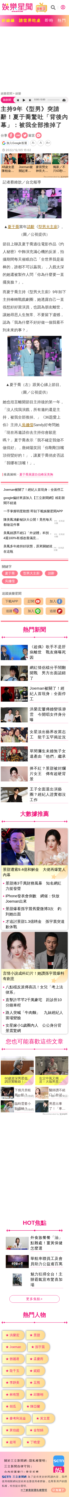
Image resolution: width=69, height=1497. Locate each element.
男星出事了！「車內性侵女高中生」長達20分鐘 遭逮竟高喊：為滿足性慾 (57, 1106)
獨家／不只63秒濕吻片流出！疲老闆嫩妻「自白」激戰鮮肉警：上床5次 (60, 169)
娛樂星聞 (6, 93)
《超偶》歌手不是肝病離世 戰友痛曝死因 (48, 652)
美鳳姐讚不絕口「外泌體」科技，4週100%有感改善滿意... (27, 535)
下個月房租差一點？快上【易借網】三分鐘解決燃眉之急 (23, 1093)
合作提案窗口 (14, 1472)
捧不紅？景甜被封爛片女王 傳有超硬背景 (48, 773)
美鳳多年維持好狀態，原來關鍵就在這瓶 (27, 548)
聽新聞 (7, 99)
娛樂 (18, 93)
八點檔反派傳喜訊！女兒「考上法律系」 (34, 989)
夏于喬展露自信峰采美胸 (36, 474)
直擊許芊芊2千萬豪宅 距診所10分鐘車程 (34, 1002)
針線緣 (8, 20)
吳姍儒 (27, 425)
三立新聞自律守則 (17, 1466)
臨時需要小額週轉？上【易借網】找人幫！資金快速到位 (23, 1106)
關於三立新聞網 (15, 1460)
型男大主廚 (48, 227)
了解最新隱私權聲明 (35, 1490)
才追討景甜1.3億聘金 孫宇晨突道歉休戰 (35, 924)
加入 (53, 601)
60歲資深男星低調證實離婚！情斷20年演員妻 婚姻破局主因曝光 (16, 1080)
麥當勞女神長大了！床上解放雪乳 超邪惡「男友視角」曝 (43, 169)
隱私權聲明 (37, 1460)
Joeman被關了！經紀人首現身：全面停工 (33, 490)
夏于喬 (13, 227)
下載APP (11, 601)
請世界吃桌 (30, 20)
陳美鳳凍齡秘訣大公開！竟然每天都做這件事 (27, 522)
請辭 (30, 227)
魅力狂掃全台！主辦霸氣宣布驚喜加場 (46, 1279)
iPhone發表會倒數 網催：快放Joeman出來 (32, 898)
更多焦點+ (34, 1299)
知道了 (60, 1490)
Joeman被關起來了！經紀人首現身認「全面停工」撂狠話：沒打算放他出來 (26, 169)
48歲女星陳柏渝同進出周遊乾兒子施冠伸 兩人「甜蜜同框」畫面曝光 (8, 169)
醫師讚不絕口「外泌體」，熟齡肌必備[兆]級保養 (58, 1093)
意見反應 (32, 1472)
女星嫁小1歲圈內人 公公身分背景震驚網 (33, 1028)
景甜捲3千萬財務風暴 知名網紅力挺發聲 (33, 886)
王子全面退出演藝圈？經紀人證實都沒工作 (48, 794)
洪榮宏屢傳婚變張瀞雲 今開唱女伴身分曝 (48, 714)
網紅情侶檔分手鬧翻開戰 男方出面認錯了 (48, 672)
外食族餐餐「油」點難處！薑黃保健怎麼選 (46, 1242)
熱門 (62, 20)
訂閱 (31, 601)
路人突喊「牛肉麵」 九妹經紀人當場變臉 (34, 1015)
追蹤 (9, 611)
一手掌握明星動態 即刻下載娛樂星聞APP (33, 511)
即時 (49, 20)
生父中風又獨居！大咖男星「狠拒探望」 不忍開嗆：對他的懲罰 (50, 1080)
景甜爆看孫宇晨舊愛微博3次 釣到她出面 (33, 911)
